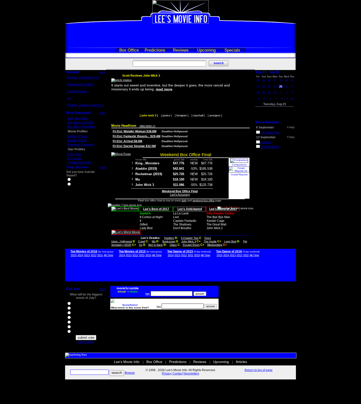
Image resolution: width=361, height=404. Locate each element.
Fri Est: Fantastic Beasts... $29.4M (136, 136)
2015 (74, 255)
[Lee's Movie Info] (180, 22)
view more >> (147, 125)
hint (147, 293)
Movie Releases (267, 122)
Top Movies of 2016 (83, 251)
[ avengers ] (215, 115)
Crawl (141, 241)
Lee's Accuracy (180, 194)
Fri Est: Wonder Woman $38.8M (134, 131)
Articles (241, 362)
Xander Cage (215, 221)
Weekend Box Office (80, 84)
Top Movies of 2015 (132, 251)
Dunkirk (145, 213)
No (73, 184)
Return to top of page (259, 370)
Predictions (155, 50)
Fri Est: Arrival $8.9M (127, 141)
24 (275, 86)
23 (269, 86)
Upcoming (206, 50)
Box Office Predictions (81, 126)
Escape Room (191, 244)
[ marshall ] (198, 115)
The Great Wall (216, 224)
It (140, 221)
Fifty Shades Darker (221, 213)
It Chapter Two (189, 238)
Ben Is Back (155, 244)
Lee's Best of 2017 (156, 209)
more (102, 72)
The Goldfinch (270, 147)
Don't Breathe (182, 228)
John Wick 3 (144, 185)
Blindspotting (214, 244)
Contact (177, 373)
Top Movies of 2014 (80, 122)
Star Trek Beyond (83, 318)
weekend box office (204, 200)
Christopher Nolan (79, 162)
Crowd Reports (77, 91)
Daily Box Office (77, 118)
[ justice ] (166, 115)
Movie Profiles (78, 131)
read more (164, 89)
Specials (232, 50)
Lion (176, 217)
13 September (266, 137)
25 (280, 86)
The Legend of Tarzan (86, 327)
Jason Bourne (80, 313)
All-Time (108, 255)
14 (258, 80)
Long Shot (230, 241)
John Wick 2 (215, 228)
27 (292, 86)
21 (258, 86)
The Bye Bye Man (218, 217)
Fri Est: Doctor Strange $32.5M (134, 146)
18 (280, 80)
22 (263, 86)
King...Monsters (147, 163)
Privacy (167, 373)
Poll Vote (73, 289)
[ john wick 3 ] (149, 115)
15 (263, 80)
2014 (80, 255)
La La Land (180, 213)
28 (258, 92)
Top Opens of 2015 (180, 251)
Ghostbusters (80, 304)
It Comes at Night (151, 217)
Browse (130, 373)
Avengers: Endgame (80, 144)
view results (86, 342)
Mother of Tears (77, 136)
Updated (72, 72)
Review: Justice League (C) (85, 105)
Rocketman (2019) (148, 174)
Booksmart (168, 241)
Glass (173, 244)
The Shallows (182, 224)
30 (269, 92)
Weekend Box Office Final (185, 154)
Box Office (129, 50)
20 (292, 80)
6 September (265, 127)
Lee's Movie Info (126, 362)
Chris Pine (74, 154)
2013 (87, 255)
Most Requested (78, 113)
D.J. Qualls (74, 158)
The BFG (77, 322)
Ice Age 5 (77, 308)
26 (286, 86)
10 (292, 98)
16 (269, 80)
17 (275, 80)
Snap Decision (77, 167)
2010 (148, 255)
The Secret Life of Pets (86, 332)
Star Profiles (76, 149)
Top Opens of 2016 (229, 251)
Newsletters (191, 373)
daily (184, 200)
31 (275, 92)
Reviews (181, 50)
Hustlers (169, 238)
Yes (73, 180)
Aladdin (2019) (77, 140)
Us (69, 98)
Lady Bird (146, 228)
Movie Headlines (123, 125)
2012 (94, 255)
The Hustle (210, 241)
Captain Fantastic (184, 221)
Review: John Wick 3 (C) (83, 77)
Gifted (144, 224)
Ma (137, 179)
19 (286, 80)
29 (263, 92)
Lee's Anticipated (190, 209)
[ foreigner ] (181, 115)
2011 (100, 255)
